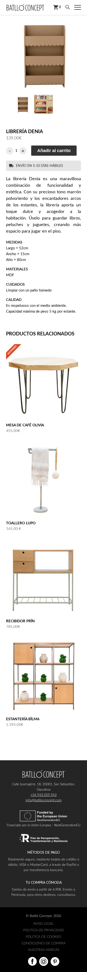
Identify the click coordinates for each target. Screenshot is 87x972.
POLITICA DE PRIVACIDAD (43, 930)
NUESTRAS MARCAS (43, 950)
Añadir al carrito (54, 150)
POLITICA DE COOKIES (43, 937)
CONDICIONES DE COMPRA (43, 943)
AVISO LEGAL (43, 923)
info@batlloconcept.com (44, 800)
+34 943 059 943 (43, 795)
